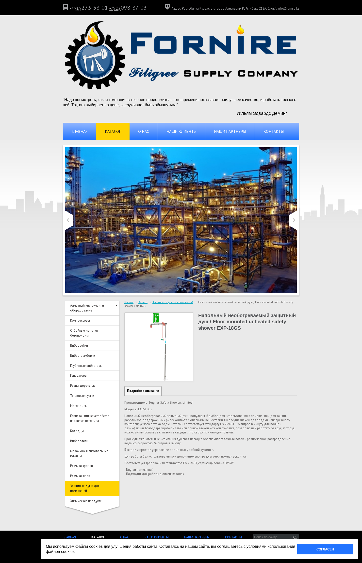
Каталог (143, 302)
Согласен (325, 549)
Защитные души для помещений (172, 302)
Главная (128, 302)
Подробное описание (143, 391)
